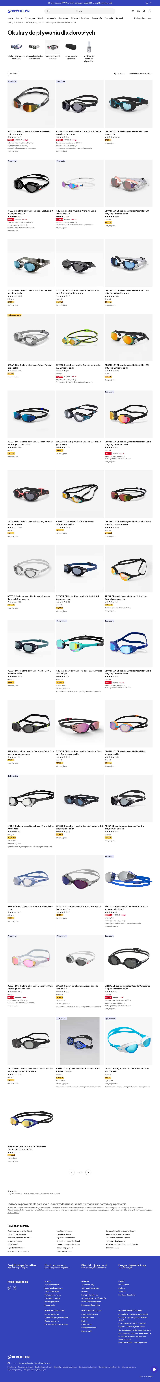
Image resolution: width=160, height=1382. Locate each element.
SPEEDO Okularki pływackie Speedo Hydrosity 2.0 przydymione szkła (80, 827)
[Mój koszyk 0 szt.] (150, 11)
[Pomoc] (138, 11)
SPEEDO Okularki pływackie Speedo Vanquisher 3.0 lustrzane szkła (79, 366)
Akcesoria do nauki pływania (118, 1234)
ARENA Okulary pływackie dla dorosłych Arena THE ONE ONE (127, 1070)
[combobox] (141, 73)
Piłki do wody (13, 1244)
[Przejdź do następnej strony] (88, 1172)
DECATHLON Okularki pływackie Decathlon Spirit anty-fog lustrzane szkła (128, 443)
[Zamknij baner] (151, 3)
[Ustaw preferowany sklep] (133, 11)
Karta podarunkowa (142, 18)
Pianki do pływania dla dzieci (19, 1238)
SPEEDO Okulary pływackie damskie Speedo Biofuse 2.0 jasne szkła (28, 597)
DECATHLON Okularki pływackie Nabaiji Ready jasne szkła (29, 366)
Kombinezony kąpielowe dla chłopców (122, 1244)
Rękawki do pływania (66, 1238)
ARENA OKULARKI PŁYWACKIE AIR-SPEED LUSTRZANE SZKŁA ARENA (26, 1147)
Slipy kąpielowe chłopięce (18, 1251)
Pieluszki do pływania (16, 1234)
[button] (27, 146)
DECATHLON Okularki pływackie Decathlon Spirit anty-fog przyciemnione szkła (30, 1070)
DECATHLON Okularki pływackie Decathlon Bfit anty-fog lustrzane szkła (127, 212)
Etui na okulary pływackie (71, 57)
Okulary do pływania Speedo (118, 1238)
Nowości (119, 18)
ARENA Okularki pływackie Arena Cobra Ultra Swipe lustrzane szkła (126, 597)
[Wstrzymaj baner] (147, 3)
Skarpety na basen (15, 1241)
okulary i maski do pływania (56, 1208)
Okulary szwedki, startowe (52, 57)
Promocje (109, 18)
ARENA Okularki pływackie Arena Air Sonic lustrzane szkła (76, 212)
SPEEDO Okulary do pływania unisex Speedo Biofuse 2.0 (77, 987)
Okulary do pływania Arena (68, 1244)
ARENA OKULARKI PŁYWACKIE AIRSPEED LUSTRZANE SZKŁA (75, 522)
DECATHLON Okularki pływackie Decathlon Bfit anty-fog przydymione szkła (78, 291)
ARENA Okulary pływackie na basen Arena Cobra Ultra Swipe (79, 672)
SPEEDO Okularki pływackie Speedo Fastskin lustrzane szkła (28, 132)
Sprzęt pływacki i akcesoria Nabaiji (121, 1231)
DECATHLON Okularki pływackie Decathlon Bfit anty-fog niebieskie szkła (127, 291)
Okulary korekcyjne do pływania (34, 57)
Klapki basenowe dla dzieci (68, 1241)
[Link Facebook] (9, 1288)
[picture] (31, 103)
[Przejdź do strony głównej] (18, 11)
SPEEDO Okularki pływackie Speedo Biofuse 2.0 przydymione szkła (30, 212)
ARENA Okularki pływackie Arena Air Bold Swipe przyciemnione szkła (79, 132)
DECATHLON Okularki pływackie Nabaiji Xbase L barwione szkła (30, 291)
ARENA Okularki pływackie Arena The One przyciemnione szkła (125, 827)
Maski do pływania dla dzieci (19, 1231)
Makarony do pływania (115, 1241)
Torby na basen (112, 1248)
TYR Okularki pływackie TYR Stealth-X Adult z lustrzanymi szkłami (126, 907)
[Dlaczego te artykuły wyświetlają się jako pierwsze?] (115, 73)
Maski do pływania (64, 1231)
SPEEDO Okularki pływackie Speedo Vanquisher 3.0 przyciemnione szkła (127, 987)
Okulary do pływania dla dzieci (16, 57)
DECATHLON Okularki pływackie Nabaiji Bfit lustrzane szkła (125, 752)
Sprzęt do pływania (65, 1248)
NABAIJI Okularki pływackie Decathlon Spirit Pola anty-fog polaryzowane (30, 752)
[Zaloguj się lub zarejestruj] (144, 11)
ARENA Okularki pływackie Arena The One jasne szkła (30, 907)
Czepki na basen (64, 1234)
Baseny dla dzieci (64, 1251)
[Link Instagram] (14, 1288)
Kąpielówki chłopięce (16, 1248)
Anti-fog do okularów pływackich (89, 58)
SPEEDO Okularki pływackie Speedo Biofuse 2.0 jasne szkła (79, 443)
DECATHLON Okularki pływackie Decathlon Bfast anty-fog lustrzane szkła (30, 443)
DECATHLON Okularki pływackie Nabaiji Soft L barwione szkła (78, 597)
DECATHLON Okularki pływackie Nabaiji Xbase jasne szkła (127, 132)
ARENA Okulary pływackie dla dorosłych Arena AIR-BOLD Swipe (78, 1070)
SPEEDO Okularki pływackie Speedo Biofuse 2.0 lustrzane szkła (79, 907)
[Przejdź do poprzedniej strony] (72, 1172)
